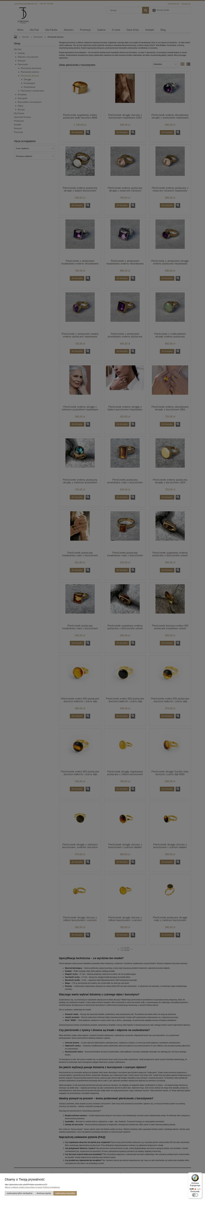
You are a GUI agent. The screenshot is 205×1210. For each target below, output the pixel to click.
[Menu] (200, 1174)
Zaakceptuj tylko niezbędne (19, 1193)
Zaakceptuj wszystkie (65, 1193)
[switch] (195, 1195)
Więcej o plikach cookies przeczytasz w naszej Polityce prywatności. (32, 1187)
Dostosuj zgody (44, 1193)
